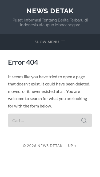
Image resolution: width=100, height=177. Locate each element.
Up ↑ (72, 146)
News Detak (50, 11)
